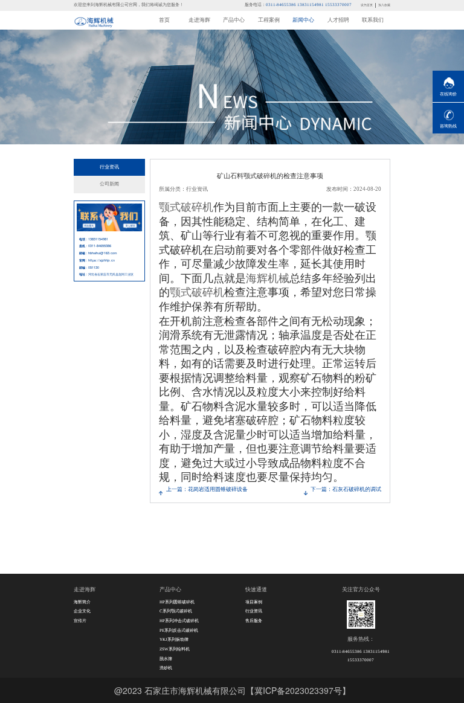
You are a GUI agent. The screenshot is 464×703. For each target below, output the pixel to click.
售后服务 (253, 620)
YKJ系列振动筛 (174, 639)
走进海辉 (199, 20)
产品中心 (234, 20)
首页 (164, 20)
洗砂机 (166, 668)
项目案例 (253, 602)
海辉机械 (267, 277)
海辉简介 (82, 602)
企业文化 (82, 611)
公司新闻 (109, 184)
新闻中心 (303, 20)
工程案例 (269, 20)
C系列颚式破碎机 (176, 611)
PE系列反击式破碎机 (179, 630)
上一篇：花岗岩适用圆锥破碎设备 (207, 489)
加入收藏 (384, 5)
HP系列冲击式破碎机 (179, 620)
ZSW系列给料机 (175, 649)
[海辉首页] (94, 21)
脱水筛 (166, 658)
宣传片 (80, 620)
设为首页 (367, 5)
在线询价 (448, 94)
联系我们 (373, 20)
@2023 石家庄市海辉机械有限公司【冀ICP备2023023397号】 (232, 690)
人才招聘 (338, 20)
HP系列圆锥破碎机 (177, 602)
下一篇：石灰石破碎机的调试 (346, 489)
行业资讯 (109, 167)
